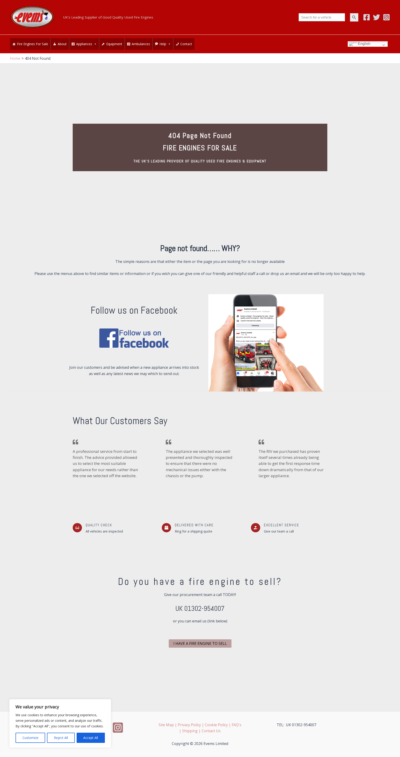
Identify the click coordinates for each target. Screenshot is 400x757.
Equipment (114, 44)
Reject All (61, 737)
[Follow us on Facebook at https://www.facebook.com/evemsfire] (134, 338)
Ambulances (141, 44)
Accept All (90, 737)
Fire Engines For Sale (32, 44)
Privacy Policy (189, 724)
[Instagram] (386, 17)
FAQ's (236, 724)
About (62, 44)
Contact (186, 44)
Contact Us (211, 730)
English (363, 44)
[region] (60, 723)
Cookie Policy (216, 724)
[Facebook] (366, 17)
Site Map (166, 724)
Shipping (190, 730)
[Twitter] (376, 17)
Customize (30, 737)
